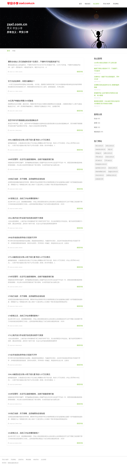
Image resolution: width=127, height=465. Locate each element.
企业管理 (43, 459)
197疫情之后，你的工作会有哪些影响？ (23, 198)
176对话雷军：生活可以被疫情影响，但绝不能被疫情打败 (31, 277)
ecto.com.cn (110, 145)
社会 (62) (97, 118)
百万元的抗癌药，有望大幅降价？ (21, 81)
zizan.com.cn (109, 157)
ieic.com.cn (99, 145)
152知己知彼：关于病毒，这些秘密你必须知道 (26, 413)
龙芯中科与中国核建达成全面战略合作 (23, 120)
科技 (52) (97, 127)
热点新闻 (96, 4)
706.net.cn (99, 157)
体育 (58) (97, 123)
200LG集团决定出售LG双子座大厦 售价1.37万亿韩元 (29, 140)
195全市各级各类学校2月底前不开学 (22, 238)
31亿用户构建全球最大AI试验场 (20, 101)
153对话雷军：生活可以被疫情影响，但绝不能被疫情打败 (31, 394)
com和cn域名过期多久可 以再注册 (105, 63)
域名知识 (87, 4)
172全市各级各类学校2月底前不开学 (22, 355)
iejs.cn (110, 149)
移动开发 (36, 459)
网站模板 (28, 459)
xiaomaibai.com (101, 171)
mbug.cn (98, 153)
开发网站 (116, 4)
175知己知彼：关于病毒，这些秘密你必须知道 (26, 296)
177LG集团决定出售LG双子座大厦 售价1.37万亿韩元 (29, 257)
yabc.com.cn (108, 153)
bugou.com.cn (113, 171)
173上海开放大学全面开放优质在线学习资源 (25, 335)
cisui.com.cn (100, 175)
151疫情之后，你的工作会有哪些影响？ (23, 433)
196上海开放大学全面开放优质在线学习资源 (25, 218)
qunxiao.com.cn (101, 168)
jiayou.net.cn (113, 168)
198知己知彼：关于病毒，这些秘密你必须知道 (26, 179)
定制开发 (21, 459)
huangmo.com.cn (101, 164)
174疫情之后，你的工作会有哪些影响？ (23, 316)
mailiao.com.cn (111, 175)
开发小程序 (106, 4)
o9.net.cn (99, 160)
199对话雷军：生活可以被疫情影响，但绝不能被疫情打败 (31, 159)
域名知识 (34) (98, 132)
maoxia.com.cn (100, 149)
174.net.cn (108, 160)
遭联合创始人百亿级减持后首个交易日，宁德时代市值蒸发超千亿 (34, 62)
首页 (80, 4)
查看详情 (80, 71)
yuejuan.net (99, 179)
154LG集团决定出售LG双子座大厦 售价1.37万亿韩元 (29, 374)
